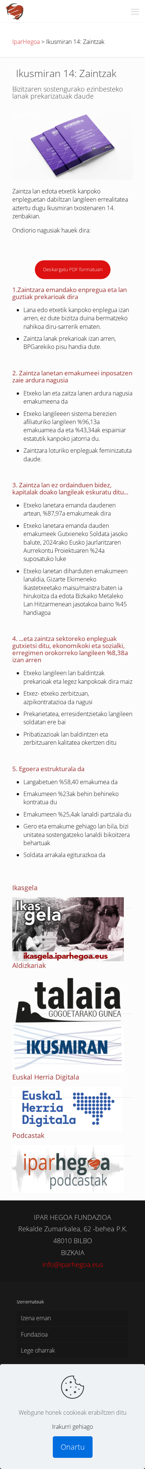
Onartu (73, 1447)
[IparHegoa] (15, 11)
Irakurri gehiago (72, 1427)
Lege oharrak (38, 1350)
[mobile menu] (135, 11)
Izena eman (36, 1318)
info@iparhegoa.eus (72, 1264)
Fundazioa (34, 1334)
